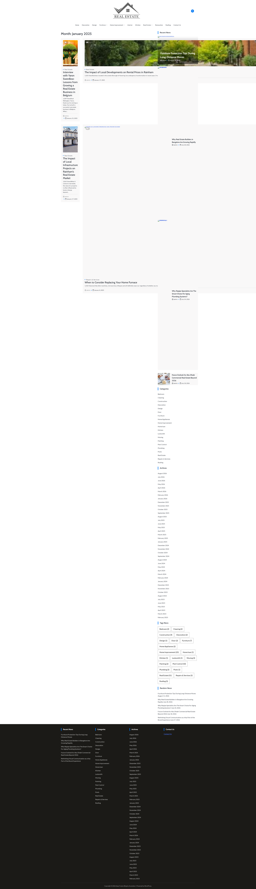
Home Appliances (164, 419)
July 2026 (161, 477)
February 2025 (163, 538)
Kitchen (137, 25)
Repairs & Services (92, 279)
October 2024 (163, 553)
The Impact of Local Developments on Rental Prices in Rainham (119, 72)
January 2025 (162, 542)
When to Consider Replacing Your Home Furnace (111, 282)
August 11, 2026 (175, 60)
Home (77, 25)
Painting (161, 441)
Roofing (168, 25)
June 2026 (161, 481)
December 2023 (163, 585)
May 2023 (161, 607)
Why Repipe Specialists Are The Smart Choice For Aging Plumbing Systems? (184, 294)
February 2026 (163, 495)
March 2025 (162, 535)
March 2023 (162, 614)
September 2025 (163, 513)
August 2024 (162, 560)
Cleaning (161, 398)
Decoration (85, 25)
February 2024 (163, 578)
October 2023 (163, 592)
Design (94, 25)
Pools (160, 452)
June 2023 (161, 603)
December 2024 (163, 545)
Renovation (159, 25)
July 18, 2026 (185, 383)
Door (159, 412)
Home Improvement (116, 25)
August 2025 (162, 517)
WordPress (147, 886)
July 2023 (161, 599)
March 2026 (162, 491)
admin (67, 116)
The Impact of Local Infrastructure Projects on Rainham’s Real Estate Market (70, 168)
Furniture (103, 25)
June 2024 (161, 563)
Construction (162, 401)
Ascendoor (132, 886)
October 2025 (163, 509)
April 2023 (161, 610)
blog (117, 886)
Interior (129, 25)
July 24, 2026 (185, 299)
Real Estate (147, 25)
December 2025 (163, 502)
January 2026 (162, 499)
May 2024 (161, 567)
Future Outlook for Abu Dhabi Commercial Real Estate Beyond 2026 (184, 378)
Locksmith (161, 434)
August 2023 (162, 596)
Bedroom (161, 394)
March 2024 (162, 574)
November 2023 (163, 589)
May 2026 (161, 484)
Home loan (161, 426)
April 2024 (161, 571)
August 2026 (162, 473)
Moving (160, 437)
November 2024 (163, 549)
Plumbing (161, 448)
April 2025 (161, 531)
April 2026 (161, 488)
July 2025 (161, 520)
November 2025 (163, 506)
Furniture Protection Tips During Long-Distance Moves (177, 693)
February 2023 (163, 617)
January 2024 (162, 581)
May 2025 (161, 527)
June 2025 (161, 524)
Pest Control (162, 444)
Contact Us (177, 25)
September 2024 (163, 556)
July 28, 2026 (185, 145)
